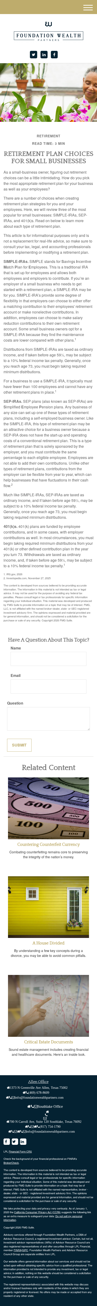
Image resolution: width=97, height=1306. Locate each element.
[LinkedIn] (44, 54)
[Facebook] (54, 54)
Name (16, 648)
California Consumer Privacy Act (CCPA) (37, 1212)
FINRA (17, 1250)
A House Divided (48, 943)
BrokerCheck (11, 1162)
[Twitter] (33, 54)
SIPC (25, 1250)
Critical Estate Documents (48, 1042)
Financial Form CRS (20, 1151)
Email (15, 675)
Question (15, 703)
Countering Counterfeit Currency (48, 844)
